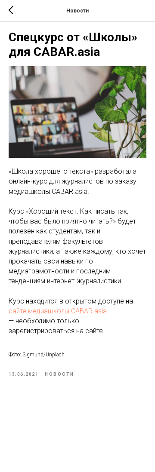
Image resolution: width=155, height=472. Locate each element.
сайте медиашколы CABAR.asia (58, 311)
